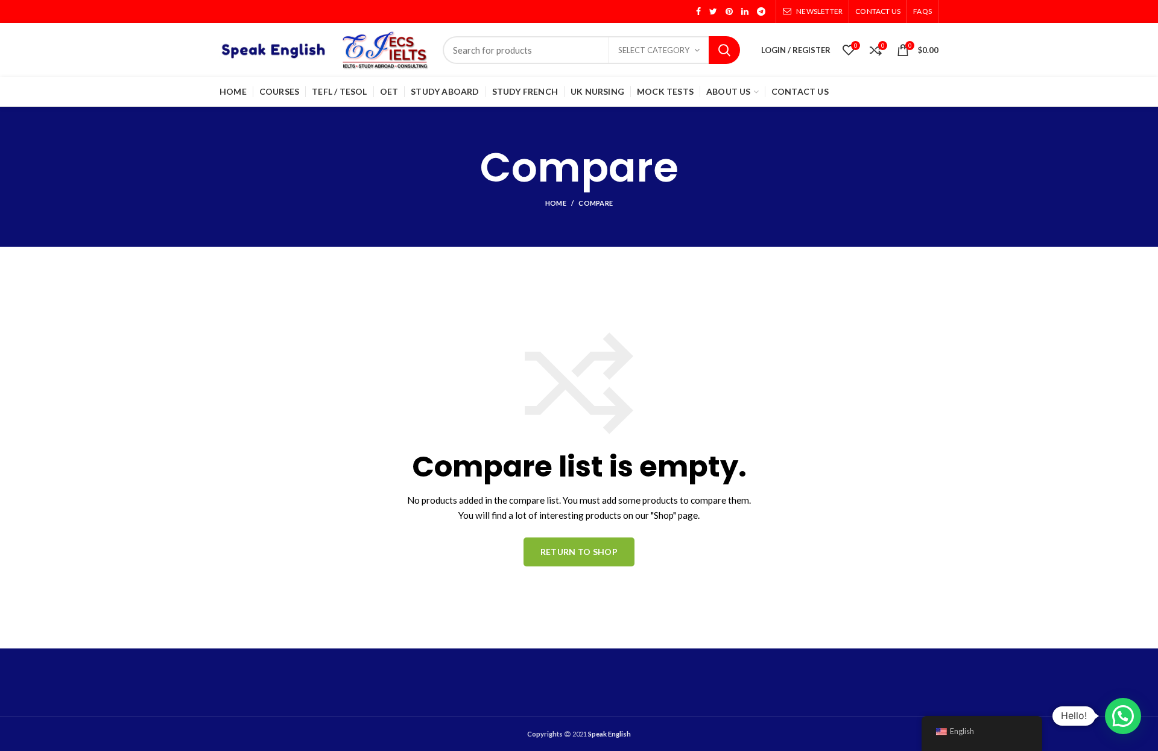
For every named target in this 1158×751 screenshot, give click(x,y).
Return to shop (579, 552)
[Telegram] (761, 11)
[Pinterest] (729, 11)
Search (724, 50)
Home (555, 203)
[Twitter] (713, 11)
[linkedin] (745, 11)
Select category (653, 50)
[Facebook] (698, 11)
